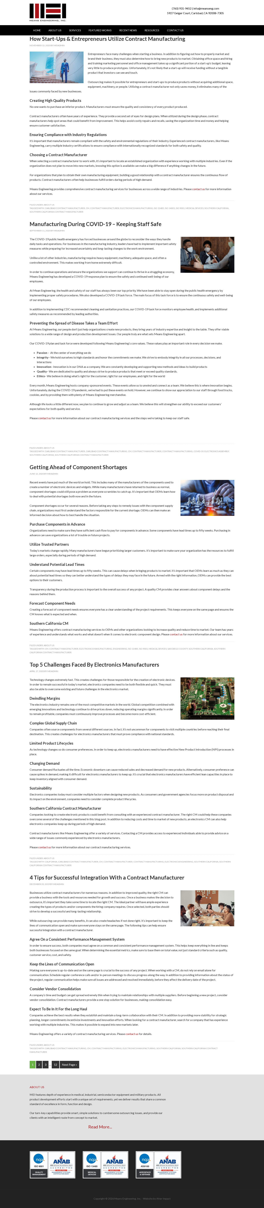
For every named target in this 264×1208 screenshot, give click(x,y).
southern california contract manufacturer (56, 211)
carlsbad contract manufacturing (106, 451)
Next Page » (69, 1064)
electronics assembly (216, 451)
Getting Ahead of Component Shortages (78, 467)
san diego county (178, 648)
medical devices (194, 208)
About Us (49, 204)
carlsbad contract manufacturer (65, 208)
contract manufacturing (177, 451)
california (51, 861)
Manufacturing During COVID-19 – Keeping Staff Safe (95, 224)
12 (55, 1064)
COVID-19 (198, 451)
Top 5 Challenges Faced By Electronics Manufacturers (94, 664)
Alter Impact (163, 1198)
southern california (216, 208)
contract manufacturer (104, 208)
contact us (198, 189)
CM (87, 208)
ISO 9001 (180, 208)
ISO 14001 (170, 208)
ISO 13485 (159, 208)
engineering (120, 648)
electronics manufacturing (136, 208)
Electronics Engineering (179, 861)
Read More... (100, 1126)
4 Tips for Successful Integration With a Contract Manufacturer (107, 877)
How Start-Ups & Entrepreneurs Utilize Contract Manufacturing (107, 38)
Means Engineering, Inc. (48, 13)
